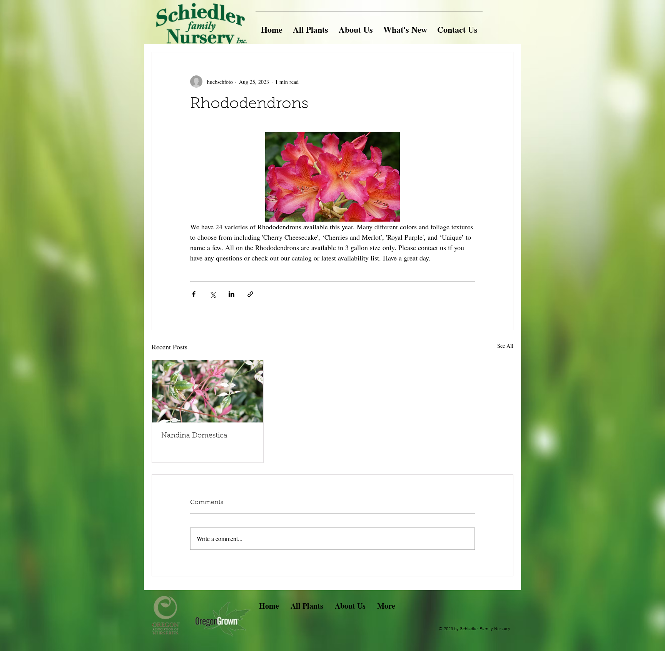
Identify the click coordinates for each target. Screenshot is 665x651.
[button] (310, 26)
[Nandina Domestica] (207, 391)
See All (505, 345)
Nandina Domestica (194, 435)
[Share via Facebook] (193, 294)
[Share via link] (250, 294)
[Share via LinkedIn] (231, 294)
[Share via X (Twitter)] (212, 294)
